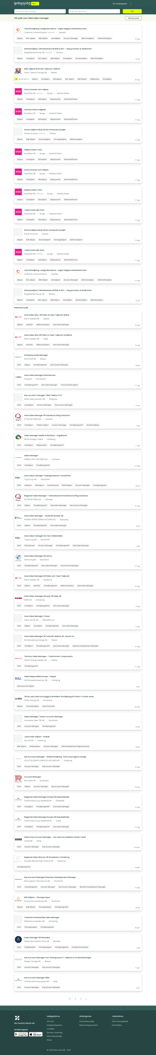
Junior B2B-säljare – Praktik (37, 736)
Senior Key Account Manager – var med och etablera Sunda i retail (55, 837)
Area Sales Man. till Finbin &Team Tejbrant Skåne (46, 315)
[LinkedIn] (20, 1050)
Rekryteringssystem (88, 1025)
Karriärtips (117, 1025)
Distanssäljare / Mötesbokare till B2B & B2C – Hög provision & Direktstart (58, 48)
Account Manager (32, 777)
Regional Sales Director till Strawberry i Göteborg (46, 857)
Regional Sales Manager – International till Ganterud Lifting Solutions (56, 495)
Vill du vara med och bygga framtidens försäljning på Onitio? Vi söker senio (59, 696)
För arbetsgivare (120, 3)
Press (49, 1040)
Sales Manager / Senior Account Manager (43, 716)
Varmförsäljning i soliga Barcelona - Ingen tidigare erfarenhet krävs (55, 28)
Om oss (50, 1021)
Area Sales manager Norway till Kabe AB (42, 596)
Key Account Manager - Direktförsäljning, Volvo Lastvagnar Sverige (55, 756)
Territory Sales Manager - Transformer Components (48, 656)
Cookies (50, 1029)
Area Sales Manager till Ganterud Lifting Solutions (47, 415)
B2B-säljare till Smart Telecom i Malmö (42, 69)
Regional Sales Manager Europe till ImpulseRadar (46, 797)
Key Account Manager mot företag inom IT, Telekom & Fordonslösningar (57, 957)
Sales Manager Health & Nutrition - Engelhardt (45, 435)
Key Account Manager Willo (37, 977)
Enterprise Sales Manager (36, 355)
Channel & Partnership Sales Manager (41, 917)
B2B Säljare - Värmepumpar (37, 897)
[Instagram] (16, 1050)
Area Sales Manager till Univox (38, 556)
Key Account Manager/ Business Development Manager (50, 877)
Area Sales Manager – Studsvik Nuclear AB (43, 515)
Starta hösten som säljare (36, 89)
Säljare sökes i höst (33, 149)
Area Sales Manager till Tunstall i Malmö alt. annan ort (49, 636)
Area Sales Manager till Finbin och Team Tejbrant (46, 576)
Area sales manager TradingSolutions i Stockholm (47, 475)
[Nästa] (86, 998)
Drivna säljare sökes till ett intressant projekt (45, 129)
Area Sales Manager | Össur (37, 616)
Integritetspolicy (54, 1025)
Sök (132, 11)
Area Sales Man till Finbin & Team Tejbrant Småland (48, 335)
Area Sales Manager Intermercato (40, 375)
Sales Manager (31, 455)
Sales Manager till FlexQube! (37, 937)
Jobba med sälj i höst (34, 210)
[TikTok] (30, 1050)
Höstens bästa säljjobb (35, 109)
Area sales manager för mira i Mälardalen (43, 536)
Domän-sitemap (54, 1032)
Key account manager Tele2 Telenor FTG (43, 395)
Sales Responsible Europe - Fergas (40, 676)
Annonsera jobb (86, 1021)
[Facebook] (25, 1050)
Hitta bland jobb (54, 1036)
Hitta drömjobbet (120, 1021)
